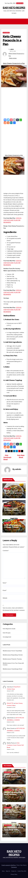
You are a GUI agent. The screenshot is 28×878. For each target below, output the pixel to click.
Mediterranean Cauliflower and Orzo (13, 492)
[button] (25, 21)
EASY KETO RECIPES (14, 7)
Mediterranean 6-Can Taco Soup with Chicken (13, 829)
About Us (8, 871)
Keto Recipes (6, 32)
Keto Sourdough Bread (7, 457)
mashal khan (17, 495)
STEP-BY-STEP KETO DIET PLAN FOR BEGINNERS (13, 220)
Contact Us (13, 871)
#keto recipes (13, 58)
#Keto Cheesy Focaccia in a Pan (16, 55)
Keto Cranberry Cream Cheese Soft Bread (15, 745)
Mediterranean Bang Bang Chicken (13, 655)
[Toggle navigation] (14, 21)
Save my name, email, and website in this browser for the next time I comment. (14, 609)
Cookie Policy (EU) (22, 871)
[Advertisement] (14, 103)
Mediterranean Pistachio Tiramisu (12, 659)
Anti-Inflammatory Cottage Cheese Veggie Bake (12, 527)
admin (12, 49)
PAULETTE (10, 703)
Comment (6, 550)
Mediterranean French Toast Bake (12, 650)
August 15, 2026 (9, 779)
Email (5, 590)
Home (3, 871)
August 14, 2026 (9, 814)
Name (5, 583)
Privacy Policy (14, 874)
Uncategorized (7, 637)
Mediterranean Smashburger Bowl (12, 669)
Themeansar (14, 867)
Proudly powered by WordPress (9, 865)
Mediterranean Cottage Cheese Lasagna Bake (11, 510)
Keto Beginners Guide (9, 628)
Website (5, 598)
